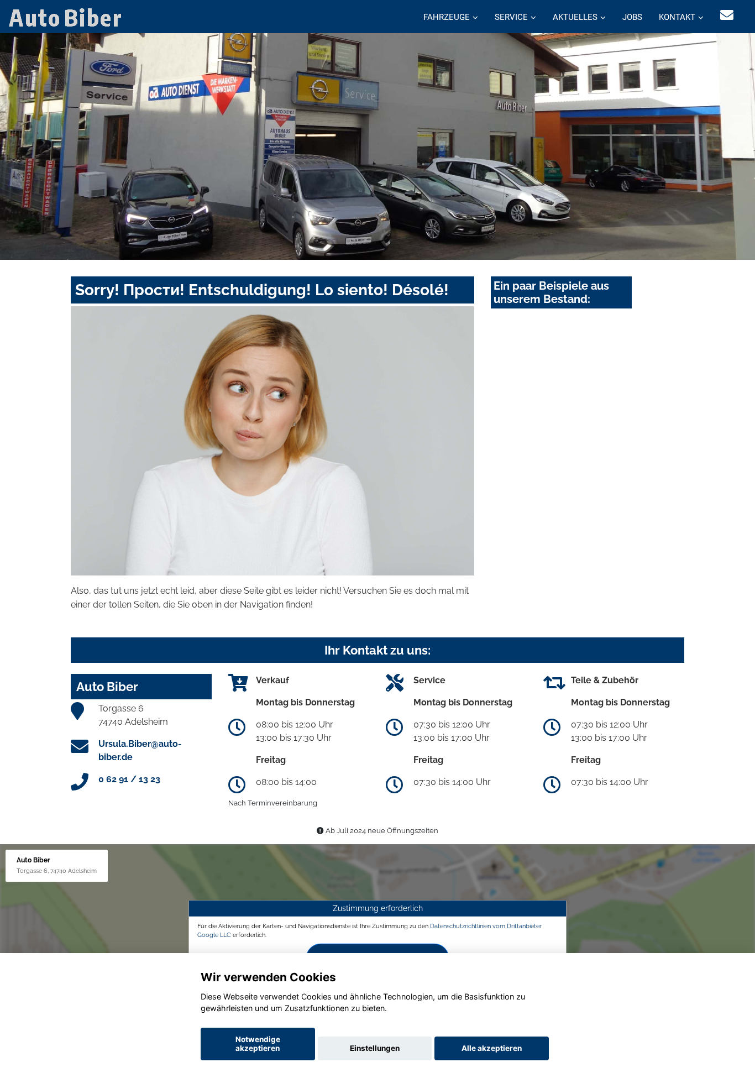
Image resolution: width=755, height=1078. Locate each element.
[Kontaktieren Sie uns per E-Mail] (726, 15)
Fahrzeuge (446, 17)
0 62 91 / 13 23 (129, 779)
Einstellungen (375, 1048)
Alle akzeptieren (492, 1048)
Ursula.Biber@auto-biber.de (140, 750)
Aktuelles (575, 17)
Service (511, 17)
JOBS (632, 17)
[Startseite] (67, 17)
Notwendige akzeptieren (257, 1044)
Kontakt (677, 17)
